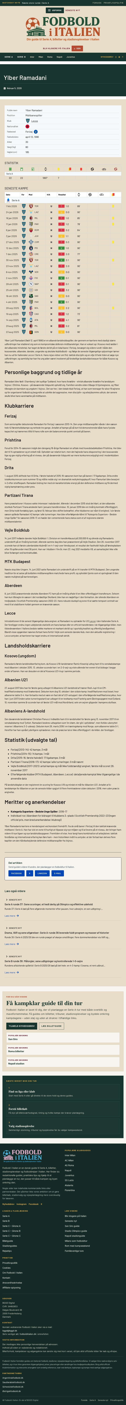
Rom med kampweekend (77, 1245)
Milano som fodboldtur (76, 1241)
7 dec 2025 (12, 254)
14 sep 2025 (12, 319)
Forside (97, 3)
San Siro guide (72, 1226)
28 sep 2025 (12, 307)
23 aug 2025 (12, 331)
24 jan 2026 (12, 212)
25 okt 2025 (12, 289)
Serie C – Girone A (11, 1226)
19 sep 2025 (12, 313)
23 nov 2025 (12, 266)
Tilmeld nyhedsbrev (22, 1026)
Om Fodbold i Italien (12, 1272)
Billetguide (7, 1241)
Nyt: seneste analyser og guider (37, 3)
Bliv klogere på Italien (56, 48)
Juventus (71, 57)
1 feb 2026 (11, 206)
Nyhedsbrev (107, 57)
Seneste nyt (71, 1221)
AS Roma (69, 1165)
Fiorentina (70, 1190)
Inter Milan (70, 1155)
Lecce (34, 120)
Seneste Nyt (72, 10)
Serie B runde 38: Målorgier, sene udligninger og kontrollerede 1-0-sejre (44, 961)
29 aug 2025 (12, 325)
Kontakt (6, 1277)
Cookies (6, 1267)
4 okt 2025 (11, 301)
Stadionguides (9, 1245)
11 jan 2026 (11, 224)
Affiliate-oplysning (11, 1287)
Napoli (59, 57)
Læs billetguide (51, 1026)
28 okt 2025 (12, 284)
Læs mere (10, 915)
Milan (41, 57)
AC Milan (69, 1160)
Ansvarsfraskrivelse (12, 1282)
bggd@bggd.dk (9, 1330)
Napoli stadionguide (75, 1235)
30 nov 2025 (12, 260)
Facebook (16, 873)
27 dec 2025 (12, 242)
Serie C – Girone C (11, 1235)
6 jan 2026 (11, 230)
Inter (32, 57)
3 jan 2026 (11, 236)
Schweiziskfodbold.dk (12, 1386)
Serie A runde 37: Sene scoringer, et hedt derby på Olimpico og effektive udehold (49, 904)
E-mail (57, 873)
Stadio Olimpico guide (76, 1231)
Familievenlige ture (74, 1251)
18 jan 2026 (12, 218)
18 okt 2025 (12, 295)
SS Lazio (69, 1180)
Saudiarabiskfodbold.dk (13, 1382)
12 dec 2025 (12, 248)
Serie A (9, 57)
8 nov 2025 (12, 272)
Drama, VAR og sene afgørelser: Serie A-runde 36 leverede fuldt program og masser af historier (57, 932)
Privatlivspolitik (114, 3)
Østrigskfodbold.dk (11, 1391)
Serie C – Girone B (11, 1231)
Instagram (22, 1204)
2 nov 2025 (12, 278)
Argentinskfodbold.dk (12, 1378)
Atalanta (69, 1185)
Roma (49, 57)
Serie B (21, 57)
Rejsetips (7, 1251)
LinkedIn (42, 873)
